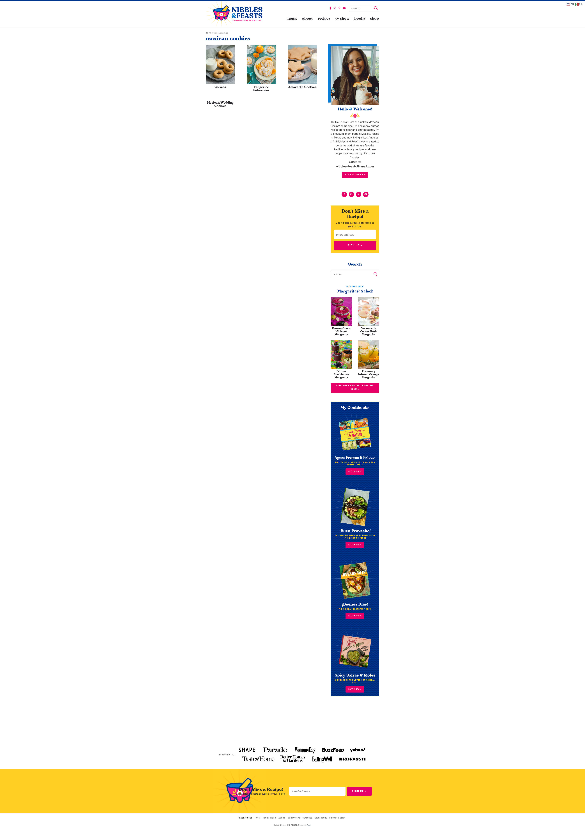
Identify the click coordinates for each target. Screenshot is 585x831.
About (307, 18)
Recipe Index (269, 818)
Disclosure (321, 818)
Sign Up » (355, 245)
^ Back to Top (245, 818)
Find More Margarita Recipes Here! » (355, 387)
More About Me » (355, 175)
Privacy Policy (337, 818)
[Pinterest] (339, 8)
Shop (374, 18)
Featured (307, 818)
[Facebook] (330, 8)
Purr (308, 825)
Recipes (324, 18)
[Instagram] (335, 8)
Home (292, 18)
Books (359, 18)
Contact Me (294, 818)
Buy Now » (355, 472)
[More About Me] (355, 75)
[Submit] (375, 8)
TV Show (342, 18)
